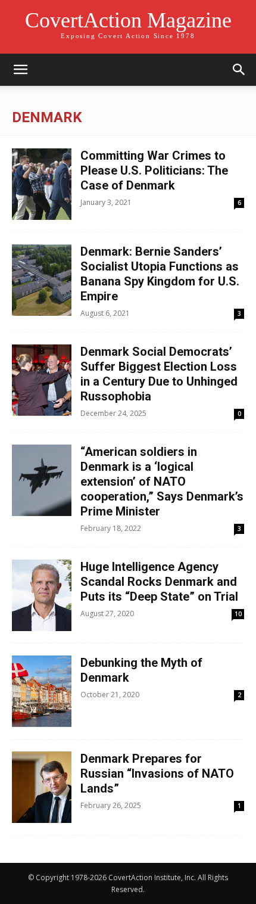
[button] (20, 70)
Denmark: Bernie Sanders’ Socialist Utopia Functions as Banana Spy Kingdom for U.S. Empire (159, 273)
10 (238, 614)
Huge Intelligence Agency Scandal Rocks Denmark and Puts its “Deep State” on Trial (159, 582)
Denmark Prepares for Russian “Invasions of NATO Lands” (157, 773)
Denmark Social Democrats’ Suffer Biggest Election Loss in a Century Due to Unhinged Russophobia (159, 373)
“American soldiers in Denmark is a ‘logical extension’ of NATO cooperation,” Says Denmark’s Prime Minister (161, 481)
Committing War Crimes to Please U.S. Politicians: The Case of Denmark (154, 170)
